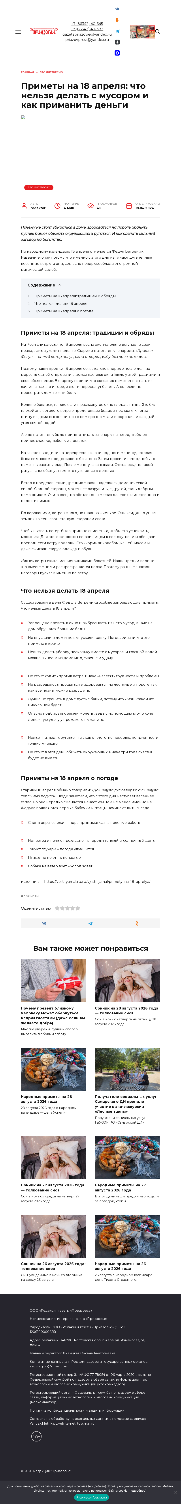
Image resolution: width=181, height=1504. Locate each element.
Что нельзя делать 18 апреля (60, 304)
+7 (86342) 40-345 (87, 24)
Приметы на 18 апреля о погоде (64, 311)
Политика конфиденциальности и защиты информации (77, 1410)
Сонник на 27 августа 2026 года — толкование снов (52, 1187)
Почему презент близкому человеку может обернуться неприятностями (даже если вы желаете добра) (53, 1015)
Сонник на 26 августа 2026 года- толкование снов (53, 1266)
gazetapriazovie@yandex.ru (87, 34)
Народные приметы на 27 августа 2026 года (120, 1187)
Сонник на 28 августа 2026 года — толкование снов (126, 1010)
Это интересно (39, 187)
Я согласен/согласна (91, 1497)
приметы (31, 896)
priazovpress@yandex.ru (87, 40)
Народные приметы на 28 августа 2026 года (46, 1099)
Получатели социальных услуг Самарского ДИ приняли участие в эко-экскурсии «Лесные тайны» (126, 1104)
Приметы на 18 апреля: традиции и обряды (75, 296)
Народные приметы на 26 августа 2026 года (120, 1266)
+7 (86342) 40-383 (87, 29)
